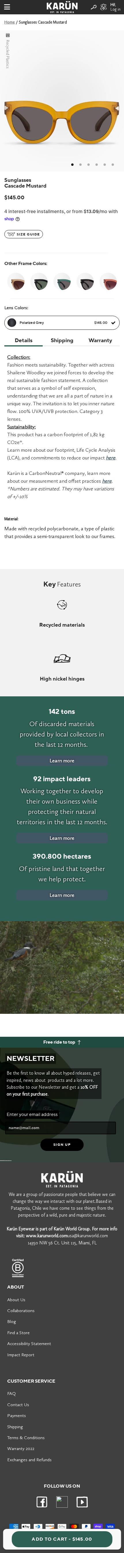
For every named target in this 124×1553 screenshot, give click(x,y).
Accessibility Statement (29, 1343)
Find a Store (18, 1332)
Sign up (62, 1144)
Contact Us (18, 1404)
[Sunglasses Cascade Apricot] (15, 281)
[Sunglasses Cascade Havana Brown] (85, 281)
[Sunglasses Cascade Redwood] (108, 281)
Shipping (15, 1426)
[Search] (94, 7)
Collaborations (21, 1310)
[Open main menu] (7, 7)
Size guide (28, 234)
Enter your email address (32, 1114)
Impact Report (20, 1354)
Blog (11, 1321)
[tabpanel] (62, 100)
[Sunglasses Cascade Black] (38, 281)
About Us (16, 1299)
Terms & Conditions (26, 1437)
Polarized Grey (63, 322)
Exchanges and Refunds (29, 1459)
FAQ (11, 1393)
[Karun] (62, 7)
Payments (16, 1415)
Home (9, 22)
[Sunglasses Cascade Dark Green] (62, 281)
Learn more (62, 760)
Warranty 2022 (20, 1448)
